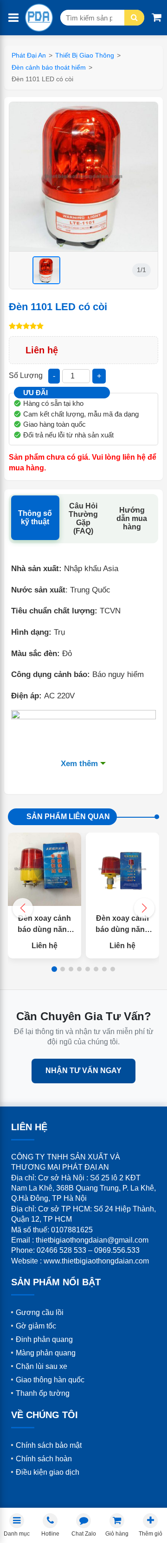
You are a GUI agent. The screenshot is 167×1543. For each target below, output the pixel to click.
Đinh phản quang (44, 1339)
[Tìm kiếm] (134, 18)
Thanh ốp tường (43, 1393)
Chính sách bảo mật (49, 1445)
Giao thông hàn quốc (50, 1380)
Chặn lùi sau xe (41, 1366)
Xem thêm (79, 763)
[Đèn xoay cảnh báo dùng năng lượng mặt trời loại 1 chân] (122, 869)
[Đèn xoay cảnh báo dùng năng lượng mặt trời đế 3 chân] (44, 869)
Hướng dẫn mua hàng (131, 518)
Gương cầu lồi (40, 1312)
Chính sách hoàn (44, 1459)
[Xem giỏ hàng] (156, 17)
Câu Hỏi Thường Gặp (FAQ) (83, 518)
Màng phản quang (46, 1353)
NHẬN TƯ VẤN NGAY (83, 1070)
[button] (144, 908)
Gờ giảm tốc (36, 1326)
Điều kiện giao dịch (47, 1472)
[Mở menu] (13, 18)
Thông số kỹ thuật (35, 517)
